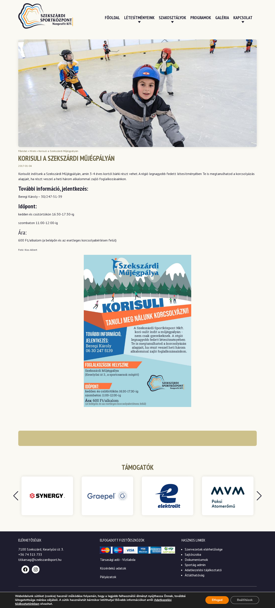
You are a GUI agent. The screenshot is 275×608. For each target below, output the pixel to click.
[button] (259, 496)
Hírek (33, 151)
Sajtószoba (193, 554)
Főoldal (112, 17)
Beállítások (245, 600)
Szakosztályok (172, 17)
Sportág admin (195, 565)
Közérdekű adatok (113, 568)
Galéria (222, 17)
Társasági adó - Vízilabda (117, 559)
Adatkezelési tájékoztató (203, 570)
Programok (200, 17)
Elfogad (217, 600)
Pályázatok (108, 577)
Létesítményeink (139, 17)
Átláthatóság (194, 575)
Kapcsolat (242, 17)
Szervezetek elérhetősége (204, 549)
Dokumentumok (196, 559)
